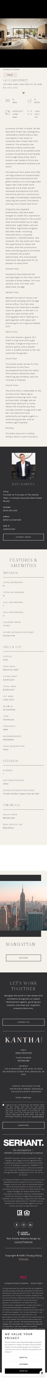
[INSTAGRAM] (23, 1224)
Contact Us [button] (23, 1022)
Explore (23, 958)
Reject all (23, 1357)
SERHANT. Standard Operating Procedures (23, 1153)
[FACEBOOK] (16, 1224)
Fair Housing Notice (22, 1150)
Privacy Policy (38, 1116)
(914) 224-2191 (10, 510)
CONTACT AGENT (23, 537)
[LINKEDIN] (30, 1224)
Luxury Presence (24, 1242)
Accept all (24, 1371)
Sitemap (23, 1259)
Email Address (23, 1097)
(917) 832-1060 (23, 1061)
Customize (23, 1364)
